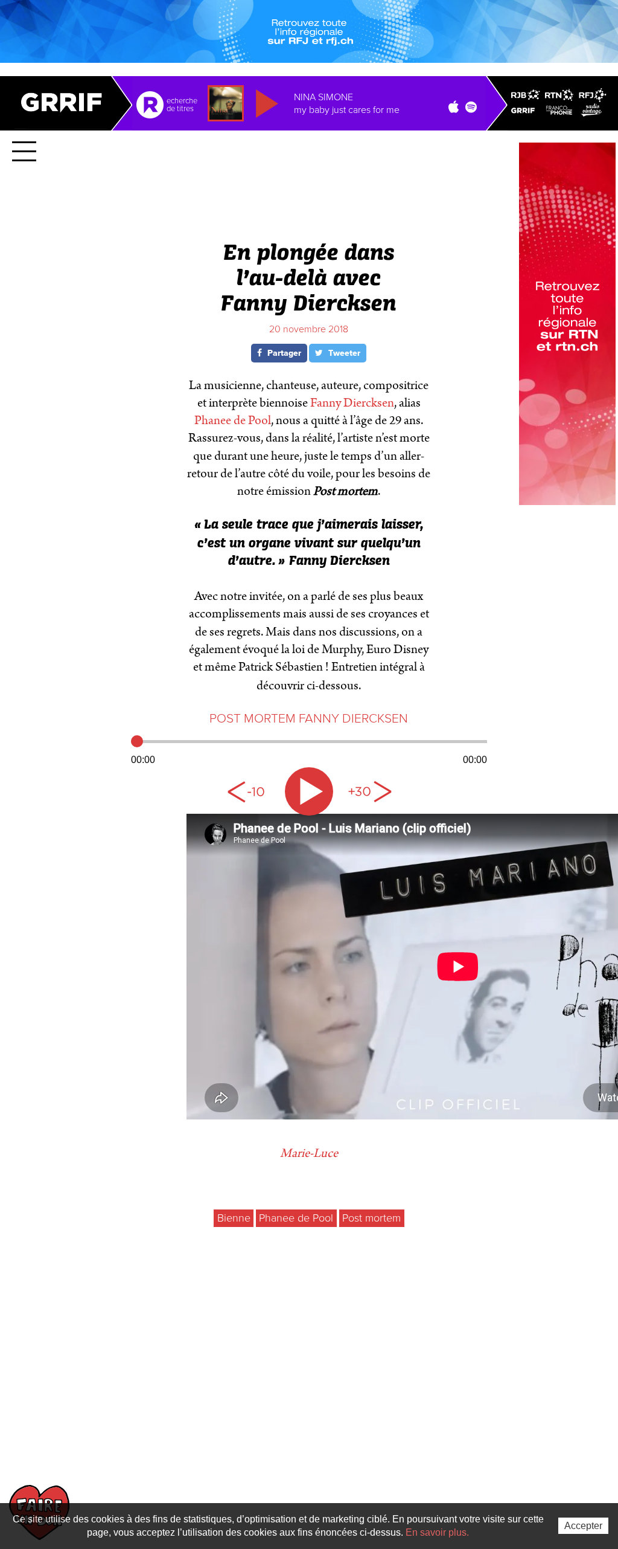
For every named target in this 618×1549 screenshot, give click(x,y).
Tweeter (343, 353)
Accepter (583, 1526)
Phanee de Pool (232, 420)
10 (249, 791)
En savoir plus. (437, 1532)
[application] (309, 749)
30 (369, 791)
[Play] (309, 791)
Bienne (233, 1218)
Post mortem (371, 1218)
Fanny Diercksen (352, 403)
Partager (283, 353)
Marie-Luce (309, 1153)
